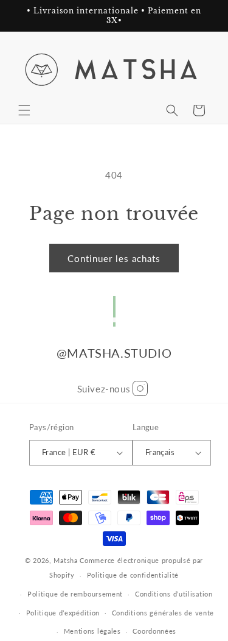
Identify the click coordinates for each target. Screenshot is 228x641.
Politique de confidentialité (133, 575)
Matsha (65, 560)
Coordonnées (154, 631)
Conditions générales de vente (163, 613)
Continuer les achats (114, 258)
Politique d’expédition (63, 613)
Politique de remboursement (75, 594)
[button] (24, 110)
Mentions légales (92, 631)
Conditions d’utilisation (174, 594)
